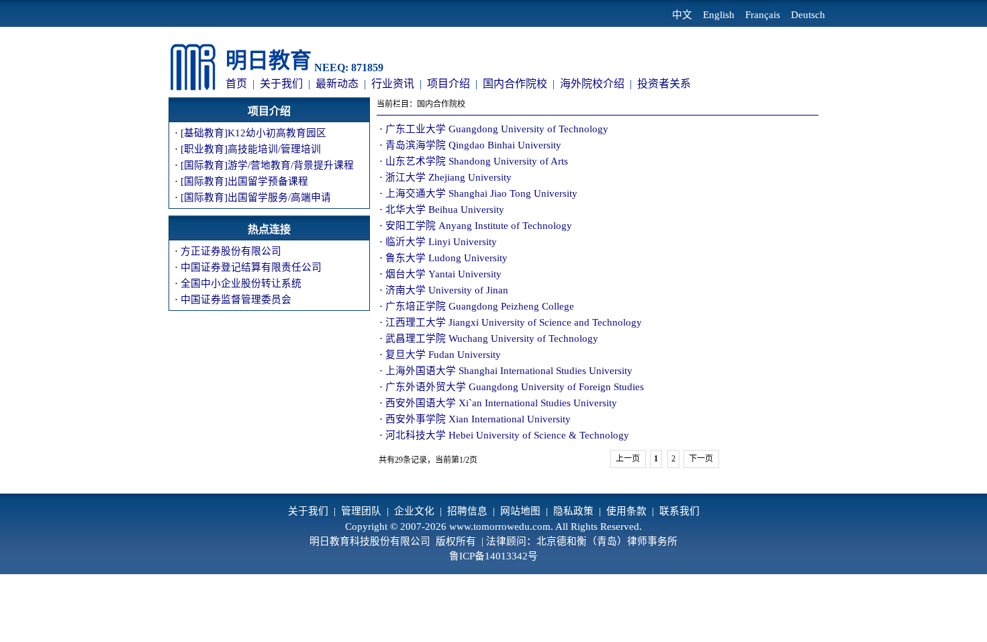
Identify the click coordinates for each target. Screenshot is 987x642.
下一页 (701, 458)
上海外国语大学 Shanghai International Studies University (508, 370)
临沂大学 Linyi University (441, 241)
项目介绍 (448, 83)
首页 (236, 83)
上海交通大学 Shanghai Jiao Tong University (481, 193)
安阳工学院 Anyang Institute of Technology (478, 225)
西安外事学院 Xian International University (478, 419)
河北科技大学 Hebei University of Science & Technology (507, 435)
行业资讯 (392, 83)
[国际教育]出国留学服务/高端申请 (256, 197)
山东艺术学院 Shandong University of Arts (476, 161)
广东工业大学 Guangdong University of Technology (496, 129)
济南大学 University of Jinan (446, 290)
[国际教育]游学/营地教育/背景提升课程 (267, 165)
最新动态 (337, 83)
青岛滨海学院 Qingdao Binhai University (473, 145)
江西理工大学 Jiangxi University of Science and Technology (513, 322)
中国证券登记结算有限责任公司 (251, 267)
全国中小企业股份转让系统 (241, 283)
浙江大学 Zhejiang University (448, 177)
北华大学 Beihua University (444, 209)
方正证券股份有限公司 (231, 251)
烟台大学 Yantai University (443, 274)
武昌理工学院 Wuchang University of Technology (491, 338)
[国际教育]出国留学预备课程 (244, 181)
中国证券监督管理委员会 (236, 299)
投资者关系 (664, 83)
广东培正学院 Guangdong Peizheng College (479, 306)
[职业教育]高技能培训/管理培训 (251, 149)
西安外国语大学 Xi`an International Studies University (501, 403)
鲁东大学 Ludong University (446, 258)
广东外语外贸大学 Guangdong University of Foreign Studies (514, 386)
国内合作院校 (515, 83)
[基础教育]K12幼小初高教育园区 (253, 133)
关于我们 (281, 83)
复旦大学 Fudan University (443, 354)
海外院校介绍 (592, 83)
